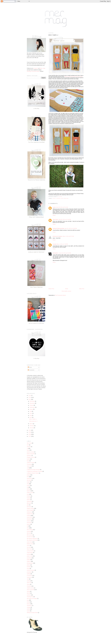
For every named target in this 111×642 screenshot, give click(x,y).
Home (66, 288)
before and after (30, 453)
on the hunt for (30, 550)
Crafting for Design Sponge (33, 469)
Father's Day (30, 492)
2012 (29, 397)
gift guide (29, 503)
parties (28, 559)
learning (29, 531)
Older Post (81, 288)
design (28, 474)
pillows (28, 565)
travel (28, 602)
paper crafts (29, 556)
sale (28, 579)
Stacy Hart (55, 219)
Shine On (29, 582)
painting (66, 198)
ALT (28, 444)
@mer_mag (42, 68)
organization (30, 552)
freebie (28, 497)
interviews (29, 522)
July (31, 411)
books (28, 459)
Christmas (29, 464)
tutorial (28, 603)
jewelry (28, 524)
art (27, 448)
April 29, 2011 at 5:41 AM (62, 207)
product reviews (30, 570)
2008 (29, 434)
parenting (29, 557)
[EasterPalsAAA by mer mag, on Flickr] (66, 156)
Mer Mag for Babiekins (32, 538)
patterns (29, 561)
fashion (28, 490)
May (31, 415)
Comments (31, 370)
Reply (54, 215)
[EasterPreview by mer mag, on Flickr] (66, 188)
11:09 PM (60, 196)
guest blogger (30, 510)
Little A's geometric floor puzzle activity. (73, 76)
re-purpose (29, 575)
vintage (28, 607)
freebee (29, 496)
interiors (29, 520)
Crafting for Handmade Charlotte (34, 471)
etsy (28, 483)
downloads (29, 478)
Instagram (35, 68)
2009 (29, 432)
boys (28, 460)
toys (28, 600)
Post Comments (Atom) (60, 295)
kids (62, 198)
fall (27, 487)
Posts (30, 367)
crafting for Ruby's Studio (33, 473)
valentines (29, 605)
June (31, 413)
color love (29, 466)
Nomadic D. (55, 253)
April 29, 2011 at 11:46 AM (65, 219)
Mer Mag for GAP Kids (32, 540)
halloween (29, 512)
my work (29, 547)
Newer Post (51, 288)
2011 (29, 399)
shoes (28, 584)
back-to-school (30, 452)
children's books (31, 462)
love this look (30, 536)
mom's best (29, 542)
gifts (28, 504)
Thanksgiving (30, 596)
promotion (29, 572)
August (31, 409)
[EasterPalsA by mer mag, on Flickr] (66, 73)
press (28, 568)
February (32, 425)
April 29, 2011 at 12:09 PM (71, 228)
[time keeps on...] (33, 421)
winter (28, 609)
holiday (58, 198)
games (28, 499)
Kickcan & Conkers (57, 236)
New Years (29, 549)
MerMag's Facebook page (33, 71)
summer (29, 595)
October (32, 405)
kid (27, 526)
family (28, 489)
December (32, 401)
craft (54, 198)
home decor (30, 517)
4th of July (29, 443)
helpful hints (30, 513)
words (28, 610)
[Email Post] (62, 196)
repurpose (29, 577)
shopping (29, 586)
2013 (29, 395)
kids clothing (30, 529)
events (28, 485)
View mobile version (66, 291)
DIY (28, 476)
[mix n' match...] (53, 35)
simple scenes (30, 587)
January (32, 427)
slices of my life (30, 589)
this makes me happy (32, 598)
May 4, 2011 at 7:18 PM (62, 244)
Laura (54, 207)
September (32, 407)
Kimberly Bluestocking (58, 228)
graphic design (30, 508)
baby (28, 450)
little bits (29, 533)
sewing (28, 580)
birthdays (29, 455)
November (32, 403)
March (31, 423)
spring (28, 591)
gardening (29, 501)
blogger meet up (31, 457)
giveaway (29, 506)
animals (29, 446)
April (31, 417)
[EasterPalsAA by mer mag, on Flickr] (66, 112)
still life (28, 593)
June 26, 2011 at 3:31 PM (65, 253)
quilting (28, 573)
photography (30, 563)
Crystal (54, 244)
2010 (29, 430)
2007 (29, 436)
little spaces (29, 534)
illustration (29, 519)
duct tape (29, 480)
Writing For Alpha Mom (32, 612)
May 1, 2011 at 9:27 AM (68, 236)
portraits (29, 566)
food (28, 494)
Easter (28, 482)
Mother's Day (30, 543)
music (28, 545)
